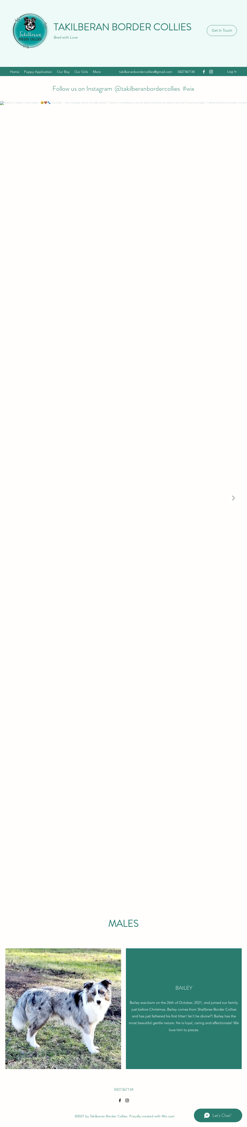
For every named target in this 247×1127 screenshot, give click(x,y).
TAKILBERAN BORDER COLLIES (123, 27)
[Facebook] (203, 71)
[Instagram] (211, 71)
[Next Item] (233, 498)
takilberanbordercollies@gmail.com (145, 72)
